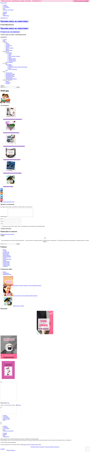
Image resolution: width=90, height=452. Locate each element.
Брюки (9, 57)
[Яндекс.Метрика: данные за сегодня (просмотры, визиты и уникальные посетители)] (11, 450)
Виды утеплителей (12, 69)
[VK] (45, 198)
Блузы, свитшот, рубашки (14, 56)
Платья (10, 53)
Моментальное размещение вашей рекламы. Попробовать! (22, 1)
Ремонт (7, 81)
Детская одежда (11, 61)
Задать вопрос (6, 417)
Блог (4, 8)
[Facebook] (45, 189)
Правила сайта (6, 419)
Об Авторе (5, 6)
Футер (9, 68)
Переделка (8, 82)
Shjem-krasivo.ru (4, 17)
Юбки (9, 55)
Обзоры (7, 46)
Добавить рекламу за (81, 1)
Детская (7, 44)
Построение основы (10, 74)
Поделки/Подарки (7, 259)
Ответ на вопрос (9, 47)
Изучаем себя (9, 45)
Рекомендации (9, 50)
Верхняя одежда (12, 58)
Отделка (8, 83)
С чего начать (6, 7)
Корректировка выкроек (11, 78)
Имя (2, 218)
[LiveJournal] (45, 191)
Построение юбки (10, 75)
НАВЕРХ (3, 449)
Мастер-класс (9, 52)
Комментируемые (7, 274)
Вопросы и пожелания (8, 9)
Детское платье (9, 77)
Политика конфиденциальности (52, 446)
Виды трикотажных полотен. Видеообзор (17, 66)
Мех (7, 70)
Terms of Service (34, 444)
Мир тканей (8, 64)
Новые (4, 271)
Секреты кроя (9, 72)
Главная (5, 5)
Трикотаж (5, 266)
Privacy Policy (26, 444)
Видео (7, 43)
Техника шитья (9, 62)
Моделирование (6, 255)
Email (2, 221)
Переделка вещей (7, 256)
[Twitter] (45, 196)
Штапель (10, 65)
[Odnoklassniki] (45, 193)
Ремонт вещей (6, 262)
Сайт (2, 223)
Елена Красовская (6, 201)
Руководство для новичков (10, 32)
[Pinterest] (45, 200)
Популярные (6, 273)
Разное (7, 49)
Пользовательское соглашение (37, 446)
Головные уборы (12, 59)
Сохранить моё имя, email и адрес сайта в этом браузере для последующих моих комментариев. (23, 226)
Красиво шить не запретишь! (14, 21)
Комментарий (4, 216)
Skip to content (4, 2)
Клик (8, 402)
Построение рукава (10, 76)
